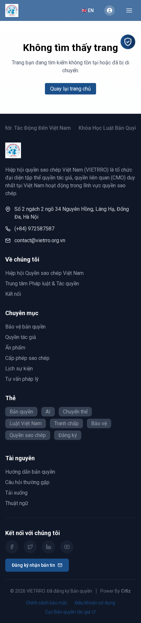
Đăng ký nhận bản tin (33, 565)
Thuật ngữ (16, 503)
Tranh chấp (66, 423)
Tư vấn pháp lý (22, 379)
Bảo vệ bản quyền (25, 327)
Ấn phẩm (15, 348)
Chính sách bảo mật (46, 602)
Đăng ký (67, 435)
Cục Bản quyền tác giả (68, 612)
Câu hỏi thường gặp (27, 482)
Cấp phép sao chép (27, 358)
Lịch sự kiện (19, 368)
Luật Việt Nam (26, 423)
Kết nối (13, 294)
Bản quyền (21, 412)
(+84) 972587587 (34, 229)
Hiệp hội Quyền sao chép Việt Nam (44, 273)
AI (48, 412)
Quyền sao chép (28, 435)
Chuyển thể (75, 412)
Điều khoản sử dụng (95, 602)
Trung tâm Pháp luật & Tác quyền (42, 283)
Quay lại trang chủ (70, 89)
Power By (115, 591)
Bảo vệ (99, 423)
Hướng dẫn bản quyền (30, 472)
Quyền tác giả (20, 337)
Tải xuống (16, 493)
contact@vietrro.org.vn (39, 240)
